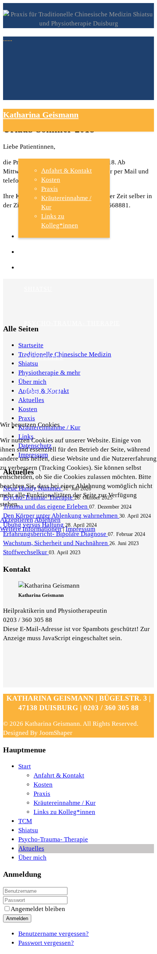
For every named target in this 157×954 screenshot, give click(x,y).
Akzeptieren (16, 519)
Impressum (80, 529)
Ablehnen (47, 519)
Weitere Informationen (30, 529)
